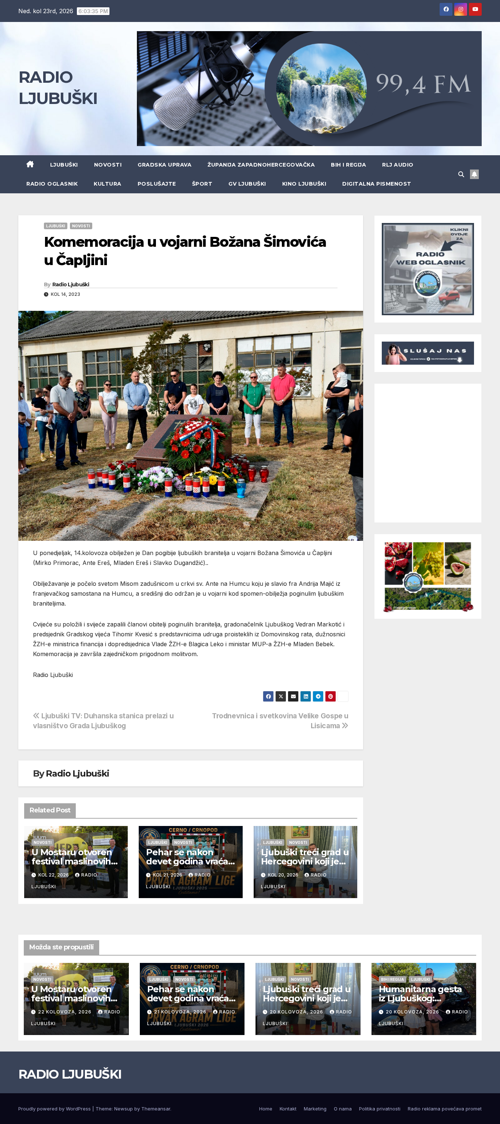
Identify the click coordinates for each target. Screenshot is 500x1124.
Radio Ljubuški (70, 284)
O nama (343, 1109)
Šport (202, 183)
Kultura (108, 183)
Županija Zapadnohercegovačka (261, 164)
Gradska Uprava (164, 164)
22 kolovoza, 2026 (65, 1012)
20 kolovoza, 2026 (297, 1012)
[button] (461, 174)
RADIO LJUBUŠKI (69, 1074)
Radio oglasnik (52, 183)
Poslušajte (157, 183)
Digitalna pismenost (376, 183)
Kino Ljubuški (304, 183)
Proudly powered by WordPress (55, 1109)
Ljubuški (64, 164)
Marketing (315, 1109)
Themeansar (155, 1109)
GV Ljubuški (247, 183)
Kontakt (288, 1109)
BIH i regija (348, 164)
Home (265, 1109)
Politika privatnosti (379, 1109)
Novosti (108, 164)
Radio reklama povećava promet (445, 1109)
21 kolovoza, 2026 (181, 1012)
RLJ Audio (398, 164)
